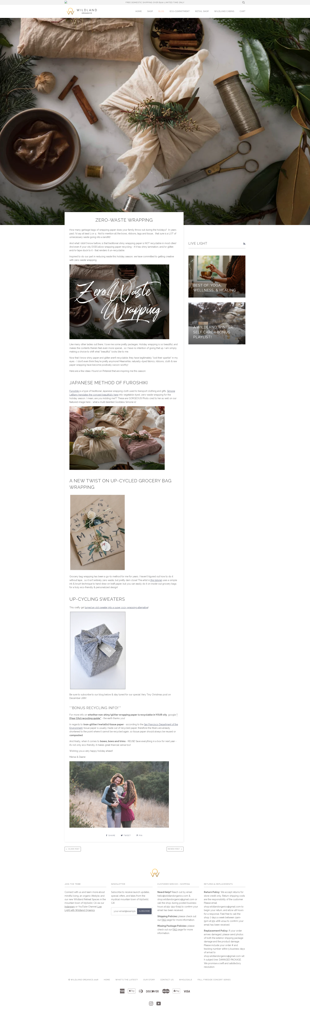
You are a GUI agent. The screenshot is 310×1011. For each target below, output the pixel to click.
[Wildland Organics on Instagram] (151, 1004)
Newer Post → (175, 849)
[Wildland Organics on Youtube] (158, 1004)
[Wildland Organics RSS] (244, 244)
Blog (161, 11)
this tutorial (156, 580)
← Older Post (73, 849)
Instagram (70, 906)
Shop (150, 11)
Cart (242, 11)
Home (138, 11)
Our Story (149, 980)
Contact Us (167, 980)
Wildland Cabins (224, 11)
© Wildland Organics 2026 (83, 980)
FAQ (164, 920)
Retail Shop (202, 11)
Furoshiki (74, 391)
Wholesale (185, 980)
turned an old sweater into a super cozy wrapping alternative (116, 607)
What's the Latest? (126, 980)
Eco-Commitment (180, 11)
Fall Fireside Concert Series (214, 980)
